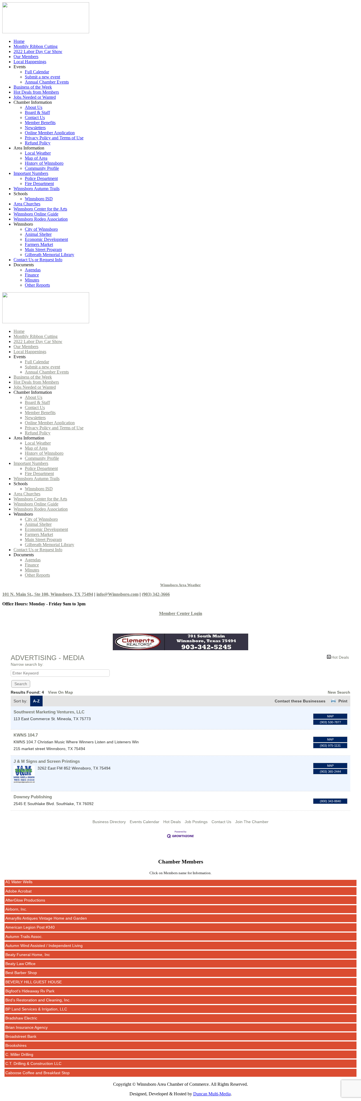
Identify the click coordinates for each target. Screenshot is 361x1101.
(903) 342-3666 (156, 594)
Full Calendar (37, 71)
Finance (32, 274)
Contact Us (35, 117)
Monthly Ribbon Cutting (36, 46)
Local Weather (38, 153)
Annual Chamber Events (47, 82)
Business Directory (109, 821)
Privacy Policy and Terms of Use (54, 137)
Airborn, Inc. (16, 901)
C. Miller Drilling (19, 1046)
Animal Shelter (38, 234)
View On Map (60, 692)
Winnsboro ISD (39, 198)
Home (19, 41)
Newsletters (35, 127)
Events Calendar (144, 821)
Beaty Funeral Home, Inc (27, 946)
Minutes (32, 280)
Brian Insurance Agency (26, 1019)
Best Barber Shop (21, 964)
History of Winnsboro (44, 163)
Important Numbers (31, 173)
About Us (33, 107)
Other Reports (37, 285)
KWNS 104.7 (26, 735)
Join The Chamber (251, 821)
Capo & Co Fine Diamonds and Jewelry (40, 1074)
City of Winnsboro (41, 229)
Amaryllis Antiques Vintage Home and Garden (46, 910)
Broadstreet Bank (20, 1028)
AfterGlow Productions (25, 892)
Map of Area (36, 158)
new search (339, 692)
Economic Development (46, 239)
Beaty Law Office (20, 955)
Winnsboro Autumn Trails (37, 188)
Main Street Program (43, 249)
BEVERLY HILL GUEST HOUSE (33, 974)
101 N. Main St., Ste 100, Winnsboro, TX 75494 (47, 594)
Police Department (41, 178)
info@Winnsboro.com (117, 594)
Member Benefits (40, 122)
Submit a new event (42, 76)
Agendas (33, 269)
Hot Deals (340, 657)
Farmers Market (39, 244)
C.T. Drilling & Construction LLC (33, 1055)
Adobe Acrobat (18, 883)
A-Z (36, 701)
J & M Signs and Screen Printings (47, 761)
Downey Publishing (33, 796)
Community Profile (42, 168)
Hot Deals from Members (36, 92)
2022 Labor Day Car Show (38, 51)
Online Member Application (50, 132)
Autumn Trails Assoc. (24, 928)
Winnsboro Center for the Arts (40, 208)
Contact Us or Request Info (38, 259)
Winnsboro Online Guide (36, 214)
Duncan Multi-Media (212, 1093)
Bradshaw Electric (21, 1010)
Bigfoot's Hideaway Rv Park (29, 983)
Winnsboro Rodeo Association (41, 219)
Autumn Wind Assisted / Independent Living (44, 937)
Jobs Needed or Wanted (35, 97)
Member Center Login (180, 613)
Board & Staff (37, 112)
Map (330, 716)
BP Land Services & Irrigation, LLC (36, 1001)
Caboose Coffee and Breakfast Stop (37, 1065)
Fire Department (39, 183)
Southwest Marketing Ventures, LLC (49, 711)
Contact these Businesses (300, 701)
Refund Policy (37, 142)
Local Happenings (30, 61)
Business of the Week (33, 87)
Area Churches (27, 203)
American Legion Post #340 (30, 919)
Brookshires (16, 1037)
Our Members (26, 56)
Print (342, 701)
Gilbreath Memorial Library (49, 254)
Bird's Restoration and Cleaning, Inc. (38, 992)
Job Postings (196, 821)
